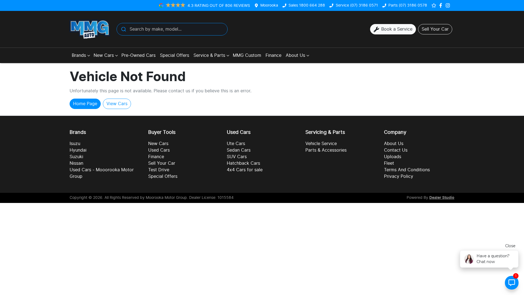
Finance (273, 55)
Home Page (85, 104)
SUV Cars (237, 157)
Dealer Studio (441, 198)
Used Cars (159, 150)
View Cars (116, 104)
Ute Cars (236, 143)
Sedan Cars (239, 150)
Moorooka (269, 5)
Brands (79, 55)
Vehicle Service (321, 143)
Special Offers (174, 55)
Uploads (392, 157)
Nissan (76, 163)
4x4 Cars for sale (245, 170)
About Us (295, 55)
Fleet (389, 163)
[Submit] (123, 29)
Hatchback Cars (243, 163)
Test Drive (158, 170)
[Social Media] (441, 5)
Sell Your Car (161, 163)
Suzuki (76, 157)
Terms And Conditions (407, 170)
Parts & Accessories (326, 150)
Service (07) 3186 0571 (357, 5)
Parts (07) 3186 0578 (407, 5)
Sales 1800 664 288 (306, 5)
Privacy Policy (398, 176)
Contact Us (395, 150)
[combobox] (172, 29)
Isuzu (75, 143)
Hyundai (78, 150)
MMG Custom (247, 55)
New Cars (104, 55)
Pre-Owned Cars (138, 55)
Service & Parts (209, 55)
